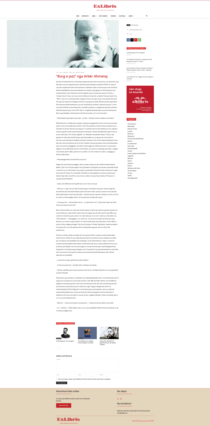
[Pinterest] (135, 40)
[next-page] (60, 348)
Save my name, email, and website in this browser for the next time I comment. (84, 379)
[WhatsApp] (139, 40)
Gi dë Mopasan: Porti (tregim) (65, 341)
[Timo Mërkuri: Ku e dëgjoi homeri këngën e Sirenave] (87, 333)
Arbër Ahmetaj (134, 25)
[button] (147, 16)
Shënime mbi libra (131, 63)
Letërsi (60, 72)
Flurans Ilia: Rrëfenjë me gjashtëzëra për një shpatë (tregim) (108, 342)
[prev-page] (57, 348)
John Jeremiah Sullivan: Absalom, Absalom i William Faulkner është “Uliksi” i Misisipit (140, 69)
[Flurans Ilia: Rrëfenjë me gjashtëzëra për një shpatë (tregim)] (109, 333)
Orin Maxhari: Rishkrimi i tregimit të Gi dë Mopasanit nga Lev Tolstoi (139, 60)
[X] (132, 40)
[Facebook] (128, 40)
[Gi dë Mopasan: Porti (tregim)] (65, 333)
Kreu (57, 72)
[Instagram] (121, 399)
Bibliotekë (65, 72)
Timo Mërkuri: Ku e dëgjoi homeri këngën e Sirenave (85, 342)
